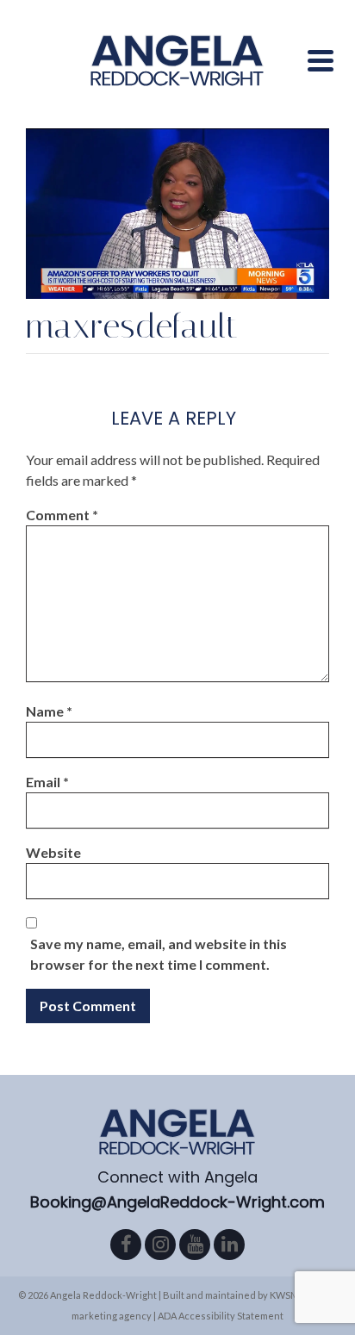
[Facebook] (125, 1244)
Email (47, 781)
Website (53, 852)
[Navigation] (320, 60)
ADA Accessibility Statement (220, 1315)
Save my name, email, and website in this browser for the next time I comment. (158, 953)
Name (49, 711)
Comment (62, 514)
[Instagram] (160, 1244)
